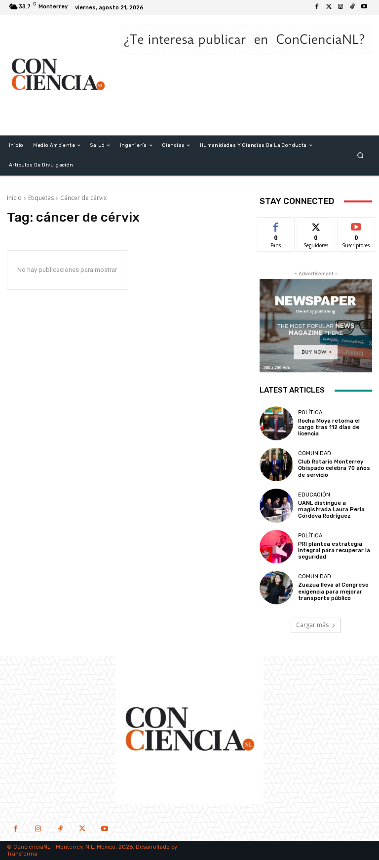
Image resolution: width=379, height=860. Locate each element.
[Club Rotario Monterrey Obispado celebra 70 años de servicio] (276, 464)
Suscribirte (356, 225)
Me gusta (276, 225)
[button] (360, 155)
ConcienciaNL (31, 847)
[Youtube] (364, 7)
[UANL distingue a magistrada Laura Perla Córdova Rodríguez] (276, 505)
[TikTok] (60, 829)
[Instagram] (340, 7)
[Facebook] (317, 7)
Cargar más (312, 625)
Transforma (22, 854)
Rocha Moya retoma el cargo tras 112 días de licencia (329, 427)
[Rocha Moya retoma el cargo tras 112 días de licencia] (276, 423)
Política (310, 412)
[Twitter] (329, 7)
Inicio (14, 198)
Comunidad (314, 453)
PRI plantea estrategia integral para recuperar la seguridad (334, 550)
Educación (314, 494)
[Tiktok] (352, 7)
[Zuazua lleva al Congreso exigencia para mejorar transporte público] (276, 587)
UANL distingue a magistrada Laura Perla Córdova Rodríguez (331, 509)
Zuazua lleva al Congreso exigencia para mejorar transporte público (333, 591)
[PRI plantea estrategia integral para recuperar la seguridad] (276, 546)
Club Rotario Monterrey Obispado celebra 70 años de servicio (334, 468)
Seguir (316, 225)
